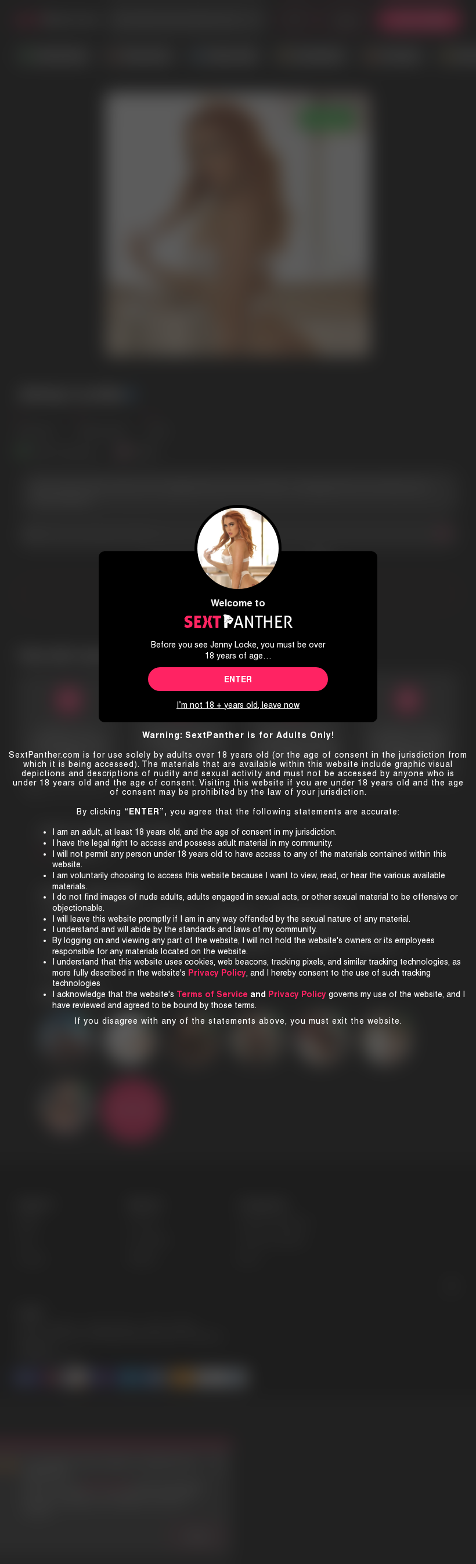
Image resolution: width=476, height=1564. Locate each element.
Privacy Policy (297, 994)
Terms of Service (212, 994)
